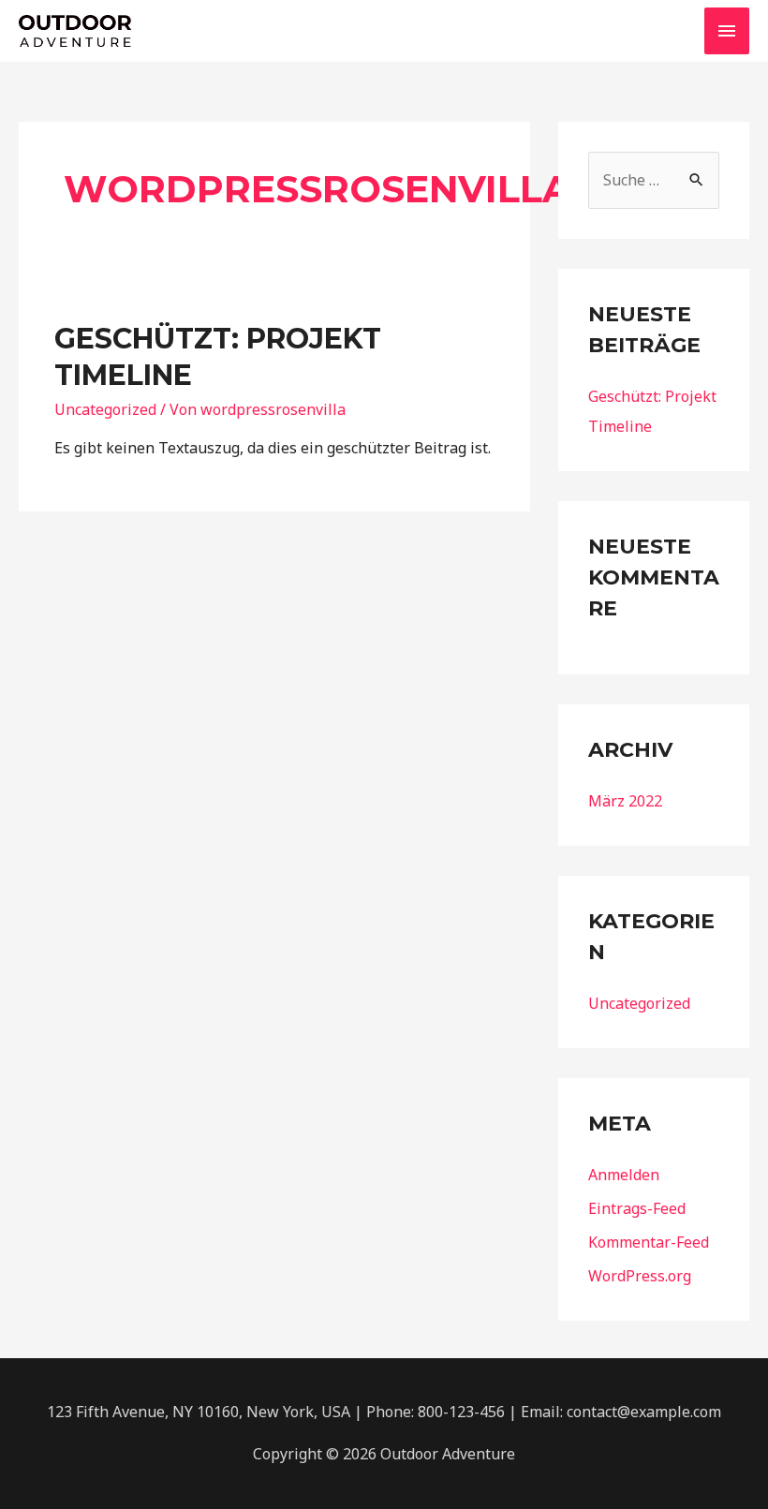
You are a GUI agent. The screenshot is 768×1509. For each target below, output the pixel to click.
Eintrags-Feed (637, 1208)
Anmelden (623, 1174)
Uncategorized (105, 409)
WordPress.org (639, 1275)
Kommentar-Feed (648, 1242)
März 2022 (625, 801)
